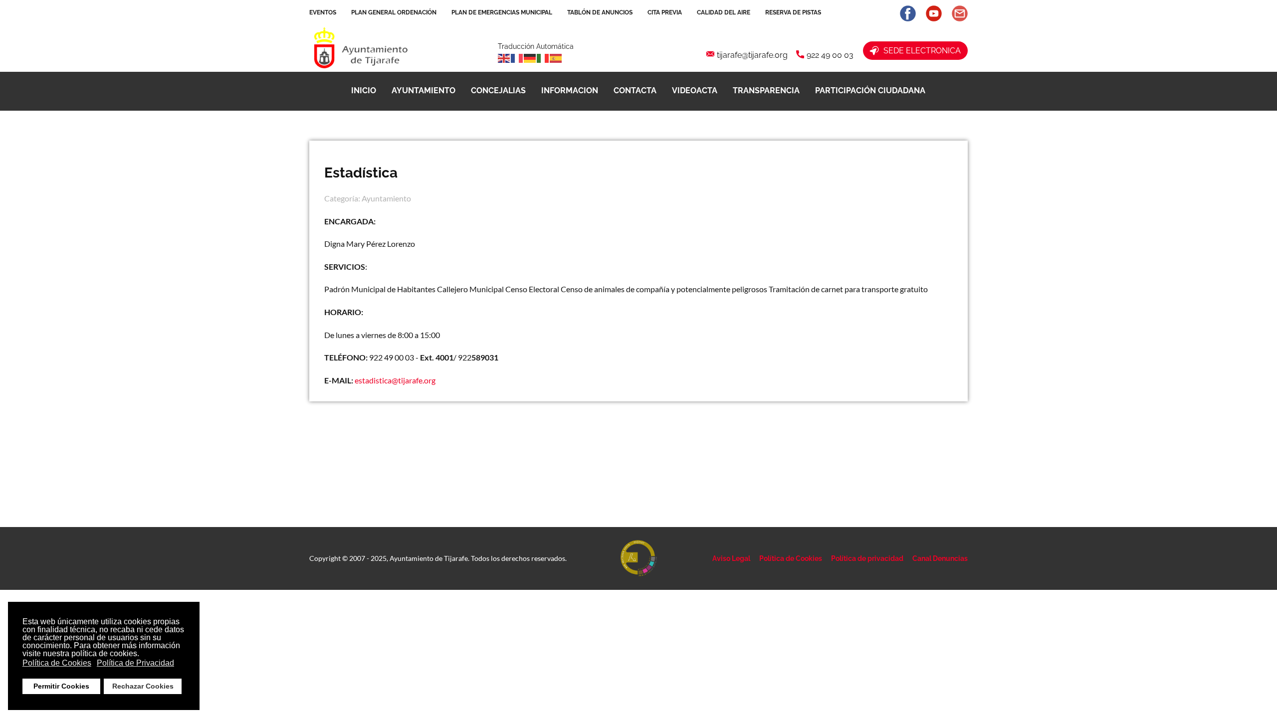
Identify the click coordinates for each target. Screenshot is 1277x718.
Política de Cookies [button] (56, 663)
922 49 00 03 (830, 55)
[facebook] (908, 13)
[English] (504, 57)
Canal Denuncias (940, 558)
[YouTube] (934, 13)
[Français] (517, 57)
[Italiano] (543, 57)
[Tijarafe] (360, 49)
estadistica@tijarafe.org (395, 380)
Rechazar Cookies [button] (143, 686)
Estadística (361, 173)
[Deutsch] (530, 57)
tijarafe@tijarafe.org (752, 55)
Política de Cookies (790, 558)
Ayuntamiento (386, 198)
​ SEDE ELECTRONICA (920, 50)
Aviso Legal (731, 558)
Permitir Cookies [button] (61, 686)
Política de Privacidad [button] (135, 663)
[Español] (556, 57)
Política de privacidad (867, 558)
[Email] (960, 13)
